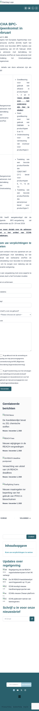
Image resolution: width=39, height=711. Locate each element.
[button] (19, 696)
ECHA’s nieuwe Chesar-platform (22, 593)
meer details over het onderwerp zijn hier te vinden (23, 104)
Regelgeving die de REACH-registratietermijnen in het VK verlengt (18, 572)
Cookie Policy (17, 707)
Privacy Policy (7, 707)
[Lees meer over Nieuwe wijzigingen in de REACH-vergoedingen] (8, 438)
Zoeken (31, 537)
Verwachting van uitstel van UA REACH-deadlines (14, 469)
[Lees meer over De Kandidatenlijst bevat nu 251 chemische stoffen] (8, 415)
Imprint (26, 707)
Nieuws (5, 431)
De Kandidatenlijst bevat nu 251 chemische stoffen (14, 423)
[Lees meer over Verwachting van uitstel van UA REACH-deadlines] (15, 459)
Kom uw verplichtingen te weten (19, 552)
